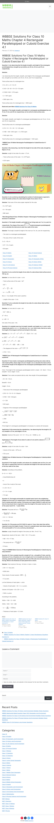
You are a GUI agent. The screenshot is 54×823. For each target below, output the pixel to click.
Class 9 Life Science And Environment (13, 791)
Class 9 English (6, 784)
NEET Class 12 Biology (8, 803)
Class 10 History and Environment (11, 741)
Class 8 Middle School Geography (11, 782)
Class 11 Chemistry (7, 753)
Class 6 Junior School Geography (11, 760)
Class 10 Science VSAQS (35, 265)
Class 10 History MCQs (34, 262)
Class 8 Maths (6, 779)
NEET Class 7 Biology (8, 806)
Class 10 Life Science (9, 265)
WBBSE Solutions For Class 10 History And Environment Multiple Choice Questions (25, 711)
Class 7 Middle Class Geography (11, 772)
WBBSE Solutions (29, 820)
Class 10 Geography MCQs (36, 259)
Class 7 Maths (6, 770)
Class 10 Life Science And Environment (13, 743)
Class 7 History (6, 767)
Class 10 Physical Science (10, 268)
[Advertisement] (27, 20)
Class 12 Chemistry (7, 755)
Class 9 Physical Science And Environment (14, 796)
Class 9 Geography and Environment (12, 787)
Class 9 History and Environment (11, 789)
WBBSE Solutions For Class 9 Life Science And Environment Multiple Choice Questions (26, 715)
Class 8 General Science (9, 775)
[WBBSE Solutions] (7, 6)
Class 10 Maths (7, 253)
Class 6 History (6, 758)
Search (4, 695)
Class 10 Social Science (35, 253)
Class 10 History (7, 262)
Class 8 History (6, 777)
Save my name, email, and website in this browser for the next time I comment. (26, 682)
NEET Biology (6, 799)
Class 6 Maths (6, 763)
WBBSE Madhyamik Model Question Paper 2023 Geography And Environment (24, 713)
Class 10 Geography (8, 259)
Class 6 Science (6, 765)
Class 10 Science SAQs (34, 268)
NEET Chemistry (6, 801)
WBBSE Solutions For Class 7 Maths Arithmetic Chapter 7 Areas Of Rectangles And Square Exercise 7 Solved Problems (25, 621)
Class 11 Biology (6, 751)
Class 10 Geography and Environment (12, 739)
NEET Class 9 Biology (8, 808)
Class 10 (4, 734)
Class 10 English (7, 256)
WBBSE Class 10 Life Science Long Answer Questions (17, 722)
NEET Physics (6, 811)
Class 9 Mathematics (8, 794)
